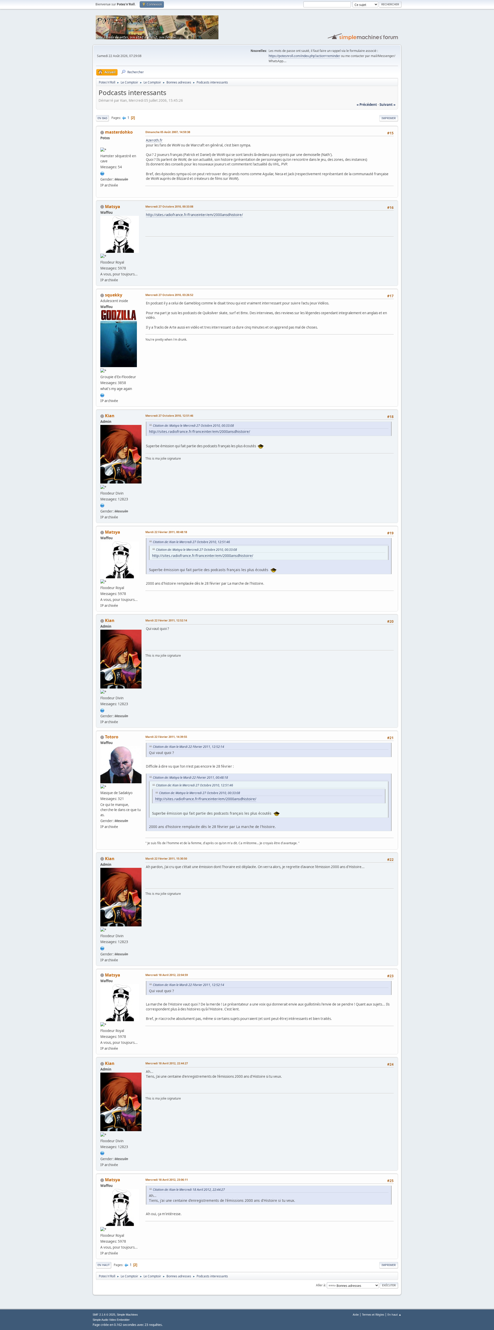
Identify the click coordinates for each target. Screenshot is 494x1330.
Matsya (112, 206)
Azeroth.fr (154, 140)
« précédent (367, 104)
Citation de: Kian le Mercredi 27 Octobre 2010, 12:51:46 (191, 542)
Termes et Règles (373, 1314)
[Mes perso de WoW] (102, 173)
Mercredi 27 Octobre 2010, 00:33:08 (169, 206)
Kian (109, 415)
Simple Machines (127, 1314)
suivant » (387, 104)
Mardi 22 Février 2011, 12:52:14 (166, 620)
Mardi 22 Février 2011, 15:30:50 (166, 858)
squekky (113, 295)
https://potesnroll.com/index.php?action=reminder (304, 56)
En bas (102, 118)
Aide (356, 1314)
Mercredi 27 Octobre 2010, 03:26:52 (169, 295)
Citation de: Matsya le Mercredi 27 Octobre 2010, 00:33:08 (193, 425)
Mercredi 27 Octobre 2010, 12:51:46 (169, 415)
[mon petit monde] (102, 394)
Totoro (111, 737)
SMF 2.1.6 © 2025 (104, 1314)
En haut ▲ (394, 1314)
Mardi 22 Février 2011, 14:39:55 (166, 737)
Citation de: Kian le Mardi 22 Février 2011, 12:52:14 (188, 747)
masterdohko (119, 132)
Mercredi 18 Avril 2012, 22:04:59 (166, 975)
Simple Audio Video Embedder (111, 1319)
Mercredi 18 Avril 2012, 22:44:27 (166, 1063)
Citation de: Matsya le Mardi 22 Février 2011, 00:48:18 (190, 777)
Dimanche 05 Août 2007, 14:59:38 (167, 132)
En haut (104, 1265)
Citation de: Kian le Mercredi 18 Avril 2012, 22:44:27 (189, 1189)
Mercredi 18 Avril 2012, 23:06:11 (166, 1180)
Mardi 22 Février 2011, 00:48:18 (166, 532)
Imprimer (389, 118)
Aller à (320, 1285)
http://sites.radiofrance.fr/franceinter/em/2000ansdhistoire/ (194, 214)
